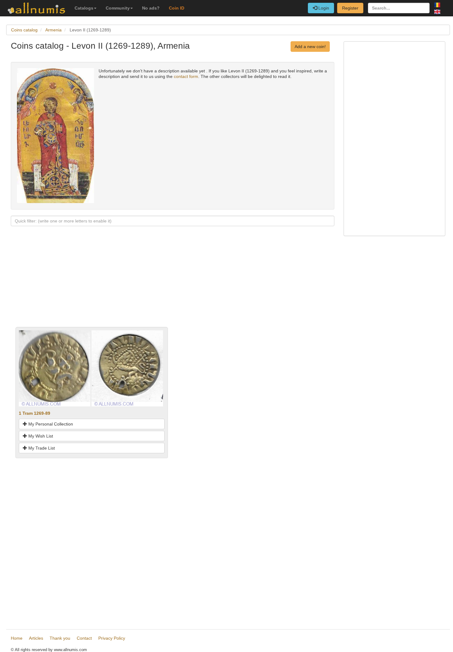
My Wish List (40, 436)
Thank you (60, 638)
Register (350, 8)
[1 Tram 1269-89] (54, 367)
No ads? (151, 8)
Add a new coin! (310, 46)
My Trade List (41, 448)
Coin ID (176, 8)
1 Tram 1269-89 (34, 413)
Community (118, 8)
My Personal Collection (50, 424)
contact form (186, 76)
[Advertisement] (172, 284)
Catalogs (84, 8)
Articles (36, 638)
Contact (84, 638)
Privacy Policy (111, 638)
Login (323, 8)
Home (16, 638)
